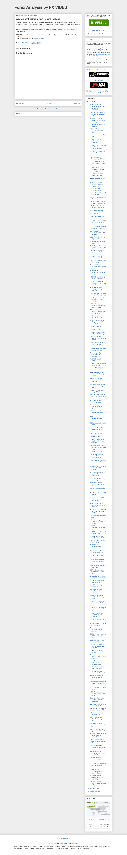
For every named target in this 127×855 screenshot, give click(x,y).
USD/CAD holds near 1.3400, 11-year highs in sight (97, 596)
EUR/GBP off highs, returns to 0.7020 (96, 401)
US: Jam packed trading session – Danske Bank (98, 202)
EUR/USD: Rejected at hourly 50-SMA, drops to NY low (97, 441)
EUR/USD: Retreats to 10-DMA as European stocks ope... (98, 140)
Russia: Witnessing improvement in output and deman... (98, 747)
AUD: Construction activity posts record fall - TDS (98, 246)
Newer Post (20, 104)
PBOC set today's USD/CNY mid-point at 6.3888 (97, 521)
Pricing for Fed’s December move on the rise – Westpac (98, 305)
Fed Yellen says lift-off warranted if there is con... (97, 561)
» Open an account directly (95, 34)
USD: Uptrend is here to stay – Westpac (97, 237)
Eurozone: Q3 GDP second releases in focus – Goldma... (96, 435)
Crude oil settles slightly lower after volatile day (98, 577)
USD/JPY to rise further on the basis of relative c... (98, 602)
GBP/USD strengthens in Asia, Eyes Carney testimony (97, 385)
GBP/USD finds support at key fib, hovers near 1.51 (98, 152)
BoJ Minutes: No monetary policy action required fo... (98, 232)
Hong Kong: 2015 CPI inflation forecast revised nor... (97, 498)
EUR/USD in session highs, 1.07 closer (96, 174)
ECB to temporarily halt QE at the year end (97, 179)
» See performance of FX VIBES (97, 30)
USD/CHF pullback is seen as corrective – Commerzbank (97, 188)
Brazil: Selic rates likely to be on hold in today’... (98, 217)
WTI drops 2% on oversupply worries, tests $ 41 (97, 777)
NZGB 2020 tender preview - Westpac (96, 183)
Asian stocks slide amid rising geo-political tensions (97, 344)
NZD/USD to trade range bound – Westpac (97, 277)
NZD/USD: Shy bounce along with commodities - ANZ (98, 527)
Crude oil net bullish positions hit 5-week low (98, 672)
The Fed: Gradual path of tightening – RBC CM (98, 730)
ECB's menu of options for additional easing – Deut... (98, 635)
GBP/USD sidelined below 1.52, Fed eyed (98, 705)
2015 (90, 101)
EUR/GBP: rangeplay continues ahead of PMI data (98, 724)
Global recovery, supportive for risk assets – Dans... (96, 771)
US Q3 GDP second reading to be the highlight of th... (96, 379)
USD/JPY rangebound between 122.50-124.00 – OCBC (98, 646)
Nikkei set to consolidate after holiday (97, 566)
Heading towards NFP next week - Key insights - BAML (97, 327)
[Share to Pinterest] (39, 43)
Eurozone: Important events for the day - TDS (97, 406)
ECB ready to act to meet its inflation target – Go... (98, 418)
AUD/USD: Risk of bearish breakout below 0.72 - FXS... (98, 546)
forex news (40, 38)
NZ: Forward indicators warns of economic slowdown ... (97, 212)
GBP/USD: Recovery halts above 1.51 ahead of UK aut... (98, 222)
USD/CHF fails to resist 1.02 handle (97, 641)
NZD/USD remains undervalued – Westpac (98, 257)
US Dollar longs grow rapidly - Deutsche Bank (98, 537)
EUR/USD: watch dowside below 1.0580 (98, 364)
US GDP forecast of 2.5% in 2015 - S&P (98, 532)
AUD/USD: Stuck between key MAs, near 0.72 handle (98, 511)
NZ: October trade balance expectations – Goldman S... (98, 783)
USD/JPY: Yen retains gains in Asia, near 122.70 (96, 429)
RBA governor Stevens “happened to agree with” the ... (97, 169)
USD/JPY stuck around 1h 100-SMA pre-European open (98, 693)
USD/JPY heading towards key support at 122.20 (98, 338)
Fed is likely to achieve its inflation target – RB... (98, 709)
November (93, 104)
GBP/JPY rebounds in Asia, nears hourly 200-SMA (98, 741)
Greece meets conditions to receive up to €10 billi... (98, 608)
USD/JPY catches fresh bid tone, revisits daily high (97, 114)
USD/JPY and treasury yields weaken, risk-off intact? (97, 163)
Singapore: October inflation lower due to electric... (97, 484)
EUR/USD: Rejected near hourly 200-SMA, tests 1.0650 (98, 272)
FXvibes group (102, 59)
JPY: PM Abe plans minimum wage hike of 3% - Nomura (98, 311)
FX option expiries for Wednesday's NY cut (97, 158)
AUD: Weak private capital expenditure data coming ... (98, 765)
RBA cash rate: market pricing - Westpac (97, 316)
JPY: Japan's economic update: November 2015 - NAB (97, 473)
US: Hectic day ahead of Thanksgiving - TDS (97, 206)
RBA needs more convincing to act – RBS (98, 479)
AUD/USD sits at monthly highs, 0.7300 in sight (98, 333)
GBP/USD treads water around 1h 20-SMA (97, 450)
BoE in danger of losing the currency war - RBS (98, 446)
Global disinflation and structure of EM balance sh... (98, 266)
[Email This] (32, 43)
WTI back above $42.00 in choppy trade (98, 624)
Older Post (76, 104)
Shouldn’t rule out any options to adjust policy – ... (98, 251)
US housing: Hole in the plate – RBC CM (97, 667)
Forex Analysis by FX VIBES (40, 7)
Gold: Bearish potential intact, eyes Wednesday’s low (97, 662)
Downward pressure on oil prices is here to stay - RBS (98, 461)
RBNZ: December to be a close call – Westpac (98, 227)
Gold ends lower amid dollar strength (97, 581)
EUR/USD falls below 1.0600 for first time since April (97, 614)
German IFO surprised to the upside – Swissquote (98, 108)
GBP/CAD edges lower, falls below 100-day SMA (97, 571)
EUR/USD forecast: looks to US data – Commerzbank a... (98, 146)
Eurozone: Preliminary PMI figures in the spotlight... (97, 677)
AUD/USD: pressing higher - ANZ (96, 359)
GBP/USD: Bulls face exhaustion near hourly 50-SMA (98, 283)
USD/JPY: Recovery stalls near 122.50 (98, 261)
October (93, 788)
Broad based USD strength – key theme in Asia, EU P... (98, 753)
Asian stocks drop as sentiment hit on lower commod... (97, 505)
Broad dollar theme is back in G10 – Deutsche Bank (96, 455)
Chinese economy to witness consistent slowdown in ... (96, 759)
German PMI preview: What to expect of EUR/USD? (97, 699)
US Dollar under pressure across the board (98, 349)
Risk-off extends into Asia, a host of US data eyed (98, 294)
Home (48, 104)
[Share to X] (36, 43)
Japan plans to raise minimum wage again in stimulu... (98, 656)
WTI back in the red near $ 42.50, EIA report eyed (98, 130)
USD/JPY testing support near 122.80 (97, 541)
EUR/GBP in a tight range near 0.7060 (98, 242)
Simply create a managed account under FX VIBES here (97, 48)
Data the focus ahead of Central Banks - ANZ (97, 551)
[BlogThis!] (34, 43)
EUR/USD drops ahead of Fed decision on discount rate (98, 735)
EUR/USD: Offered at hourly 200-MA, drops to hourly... (97, 120)
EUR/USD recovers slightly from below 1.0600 (96, 590)
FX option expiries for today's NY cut (96, 713)
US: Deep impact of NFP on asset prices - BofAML (97, 299)
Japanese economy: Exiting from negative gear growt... (97, 289)
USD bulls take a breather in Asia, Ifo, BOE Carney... (98, 467)
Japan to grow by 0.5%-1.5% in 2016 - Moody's (97, 354)
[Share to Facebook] (38, 43)
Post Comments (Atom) (52, 109)
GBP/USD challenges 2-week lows (97, 585)
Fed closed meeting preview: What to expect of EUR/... (96, 629)
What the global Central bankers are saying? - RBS (97, 412)
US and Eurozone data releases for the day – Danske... (97, 373)
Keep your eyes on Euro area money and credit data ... (98, 396)
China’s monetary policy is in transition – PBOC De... (98, 683)
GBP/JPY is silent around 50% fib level (98, 193)
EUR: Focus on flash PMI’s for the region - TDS (97, 718)
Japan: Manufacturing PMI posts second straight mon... (97, 321)
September (94, 791)
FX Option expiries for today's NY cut (97, 391)
